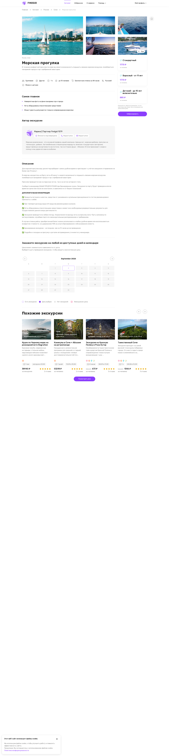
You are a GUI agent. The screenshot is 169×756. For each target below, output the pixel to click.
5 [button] (108, 268)
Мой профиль (140, 3)
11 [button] (95, 273)
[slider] (45, 369)
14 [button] (42, 279)
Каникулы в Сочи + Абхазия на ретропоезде (67, 343)
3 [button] (81, 268)
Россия (46, 10)
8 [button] (55, 273)
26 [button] (108, 284)
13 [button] (28, 279)
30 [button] (68, 290)
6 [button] (28, 273)
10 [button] (81, 273)
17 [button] (81, 279)
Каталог (67, 3)
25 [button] (95, 284)
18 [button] (95, 279)
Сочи (56, 10)
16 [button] (68, 279)
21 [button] (42, 284)
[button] (25, 259)
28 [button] (42, 290)
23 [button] (68, 284)
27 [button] (28, 290)
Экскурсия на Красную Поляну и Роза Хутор (97, 343)
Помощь (101, 3)
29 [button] (55, 290)
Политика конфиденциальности (16, 750)
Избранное (78, 3)
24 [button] (82, 284)
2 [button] (68, 268)
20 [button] (28, 284)
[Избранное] (151, 18)
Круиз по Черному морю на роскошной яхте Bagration (35, 343)
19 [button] (108, 279)
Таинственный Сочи (128, 342)
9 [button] (68, 273)
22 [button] (55, 284)
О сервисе (90, 3)
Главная (25, 10)
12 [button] (108, 273)
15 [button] (55, 279)
